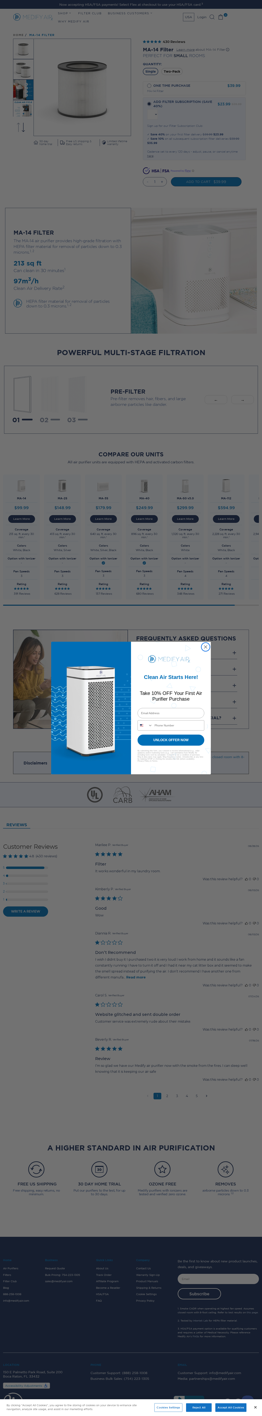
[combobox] (145, 725)
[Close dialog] (205, 647)
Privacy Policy (144, 761)
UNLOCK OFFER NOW (171, 740)
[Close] (255, 1407)
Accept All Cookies (231, 1407)
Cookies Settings (168, 1407)
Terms (154, 761)
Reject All (199, 1407)
